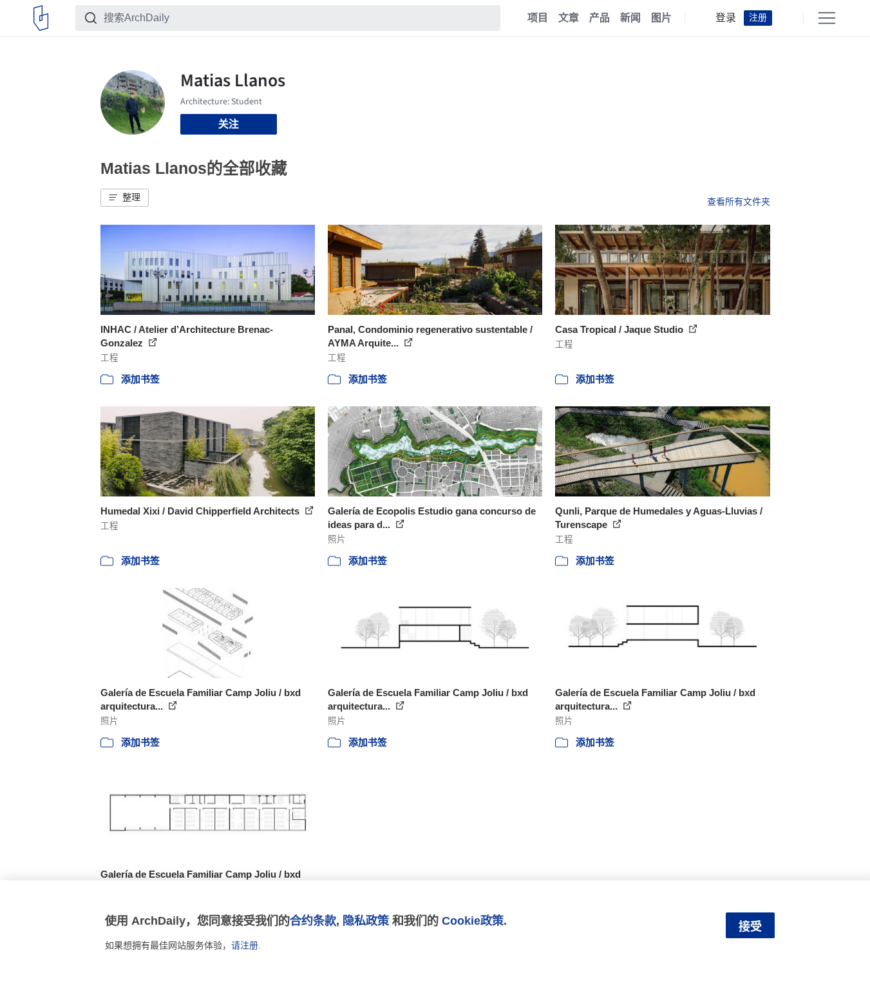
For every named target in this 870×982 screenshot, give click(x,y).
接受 (750, 926)
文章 (568, 18)
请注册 (244, 945)
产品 (599, 18)
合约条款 (313, 920)
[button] (124, 198)
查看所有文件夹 (738, 201)
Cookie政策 (473, 920)
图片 (661, 18)
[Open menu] (827, 18)
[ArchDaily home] (40, 18)
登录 (725, 18)
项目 (537, 18)
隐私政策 (366, 920)
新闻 (630, 18)
